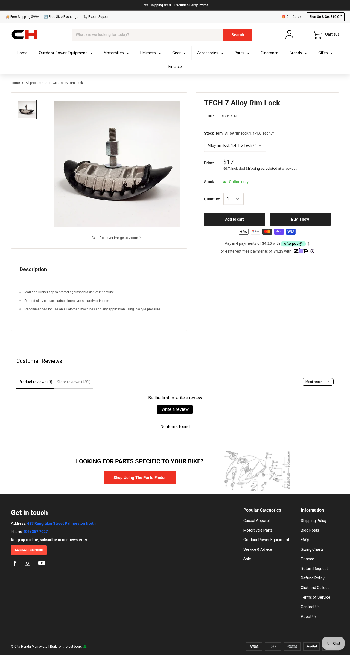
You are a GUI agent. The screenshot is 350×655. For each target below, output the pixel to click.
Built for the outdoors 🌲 (68, 646)
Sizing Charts (312, 549)
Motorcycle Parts (258, 530)
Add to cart (234, 219)
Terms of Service (315, 597)
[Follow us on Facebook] (15, 564)
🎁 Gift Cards (292, 17)
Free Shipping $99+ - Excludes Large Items (175, 5)
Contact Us (310, 607)
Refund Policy (313, 578)
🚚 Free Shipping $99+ (22, 17)
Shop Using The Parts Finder (139, 477)
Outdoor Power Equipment (266, 540)
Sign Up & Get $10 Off (326, 17)
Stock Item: (239, 133)
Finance (307, 559)
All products (34, 83)
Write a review (175, 409)
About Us (309, 616)
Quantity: (212, 199)
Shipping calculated (261, 168)
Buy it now (300, 219)
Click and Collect (315, 587)
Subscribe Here (29, 550)
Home (15, 83)
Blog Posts (310, 530)
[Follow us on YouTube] (41, 564)
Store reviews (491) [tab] (74, 382)
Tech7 (209, 116)
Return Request (314, 568)
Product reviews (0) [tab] (35, 382)
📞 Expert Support (96, 17)
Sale (247, 559)
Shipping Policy (314, 520)
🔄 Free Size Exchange (61, 17)
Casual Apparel (256, 520)
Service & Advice (257, 549)
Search (238, 35)
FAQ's (305, 540)
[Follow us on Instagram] (27, 564)
